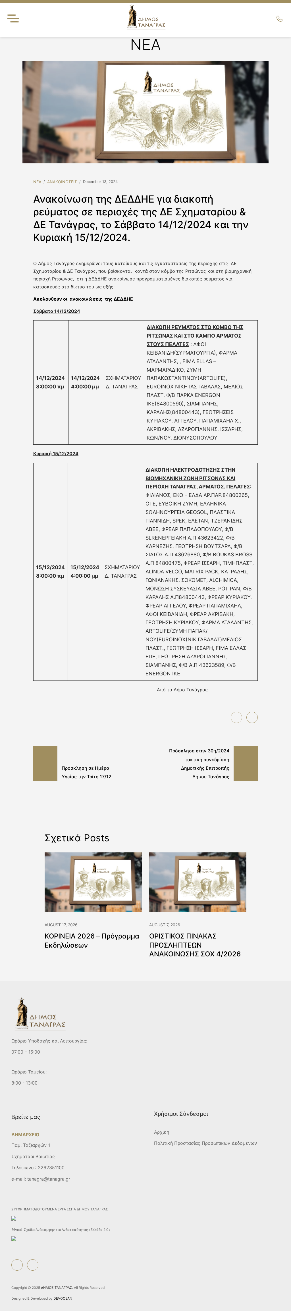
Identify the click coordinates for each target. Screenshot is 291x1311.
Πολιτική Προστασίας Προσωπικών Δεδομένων (205, 1143)
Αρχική (161, 1132)
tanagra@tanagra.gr (48, 1179)
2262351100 (51, 1167)
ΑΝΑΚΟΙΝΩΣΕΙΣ (62, 181)
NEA (37, 181)
